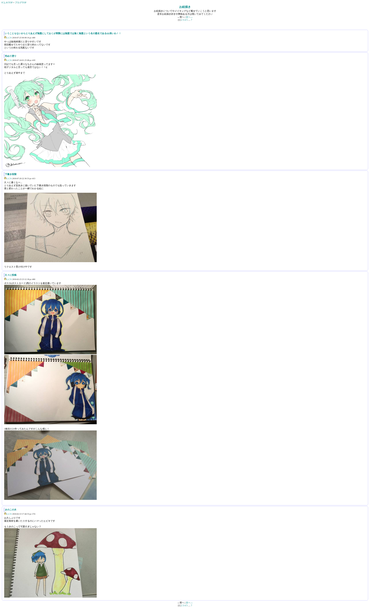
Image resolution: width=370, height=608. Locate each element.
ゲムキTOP (6, 2)
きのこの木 (10, 509)
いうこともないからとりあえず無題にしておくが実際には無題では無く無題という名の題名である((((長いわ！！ (63, 33)
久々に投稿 (10, 275)
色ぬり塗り (10, 56)
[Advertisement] (23, 24)
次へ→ (189, 17)
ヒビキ (9, 38)
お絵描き (185, 6)
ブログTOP (20, 2)
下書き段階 (10, 174)
